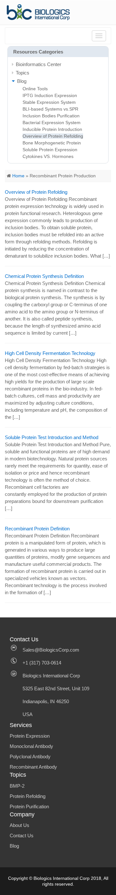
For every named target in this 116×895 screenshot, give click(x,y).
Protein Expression (30, 736)
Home (18, 175)
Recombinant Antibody (33, 767)
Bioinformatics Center (38, 64)
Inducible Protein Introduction (52, 129)
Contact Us (22, 835)
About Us (19, 825)
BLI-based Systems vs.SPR (50, 109)
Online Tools (35, 88)
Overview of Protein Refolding (53, 136)
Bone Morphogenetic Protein (52, 142)
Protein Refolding (27, 796)
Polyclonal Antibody (30, 756)
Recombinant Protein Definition (37, 528)
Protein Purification (29, 806)
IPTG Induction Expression (50, 95)
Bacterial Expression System (52, 122)
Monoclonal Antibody (31, 746)
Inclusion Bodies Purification (51, 115)
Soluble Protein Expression (50, 149)
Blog (14, 846)
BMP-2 (17, 786)
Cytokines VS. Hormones (48, 156)
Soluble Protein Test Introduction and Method (51, 437)
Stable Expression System (49, 102)
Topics (22, 72)
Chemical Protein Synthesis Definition (44, 276)
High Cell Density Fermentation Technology (50, 353)
